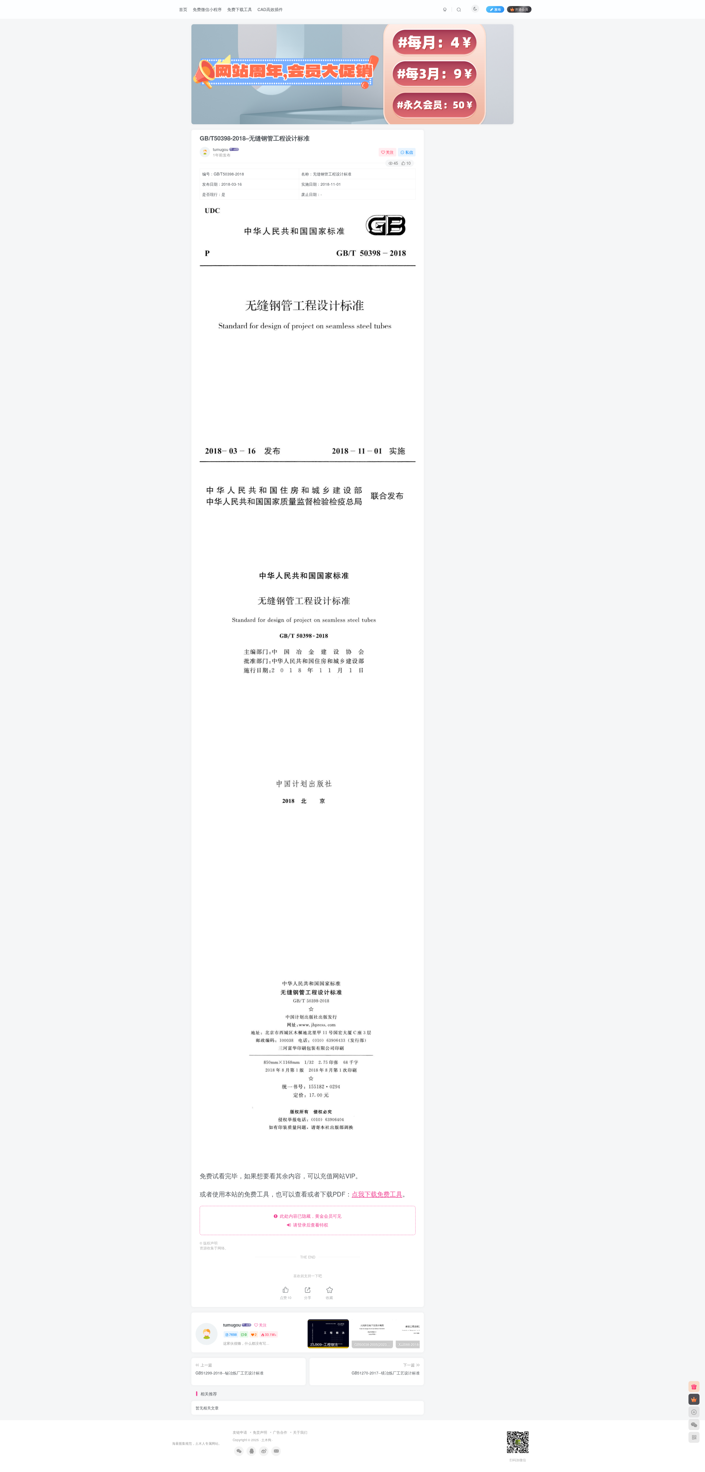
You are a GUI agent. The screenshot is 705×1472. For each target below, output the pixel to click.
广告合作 (280, 1432)
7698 (233, 1334)
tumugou (220, 149)
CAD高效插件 (270, 9)
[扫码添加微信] (693, 1424)
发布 (497, 9)
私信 (409, 152)
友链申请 (240, 1432)
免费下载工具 (239, 9)
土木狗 (266, 1440)
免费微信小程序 (207, 9)
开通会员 (521, 9)
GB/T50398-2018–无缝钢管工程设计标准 (255, 138)
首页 (183, 9)
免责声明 (260, 1432)
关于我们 (300, 1432)
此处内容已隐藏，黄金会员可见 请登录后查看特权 (309, 1220)
